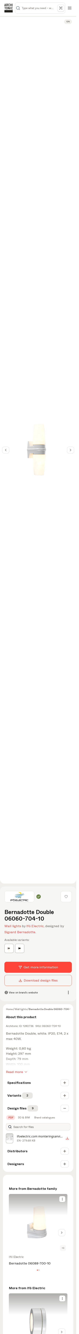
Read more (14, 1072)
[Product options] (62, 1199)
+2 (63, 1248)
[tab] (10, 1117)
